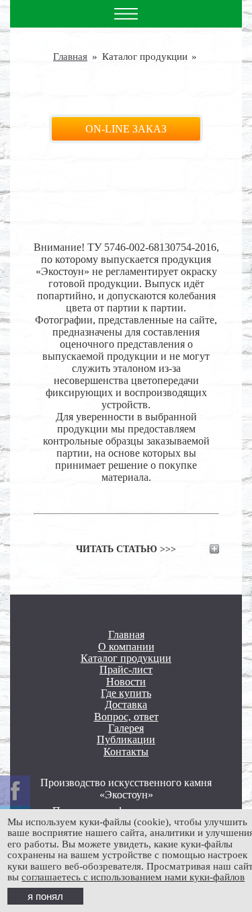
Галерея (126, 728)
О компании (126, 646)
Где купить (126, 693)
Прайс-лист (126, 669)
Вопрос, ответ (126, 716)
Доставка (126, 704)
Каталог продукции (126, 658)
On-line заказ (126, 129)
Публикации (126, 739)
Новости (126, 681)
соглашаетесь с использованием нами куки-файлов (133, 877)
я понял (45, 896)
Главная (70, 56)
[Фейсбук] (15, 790)
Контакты (126, 751)
